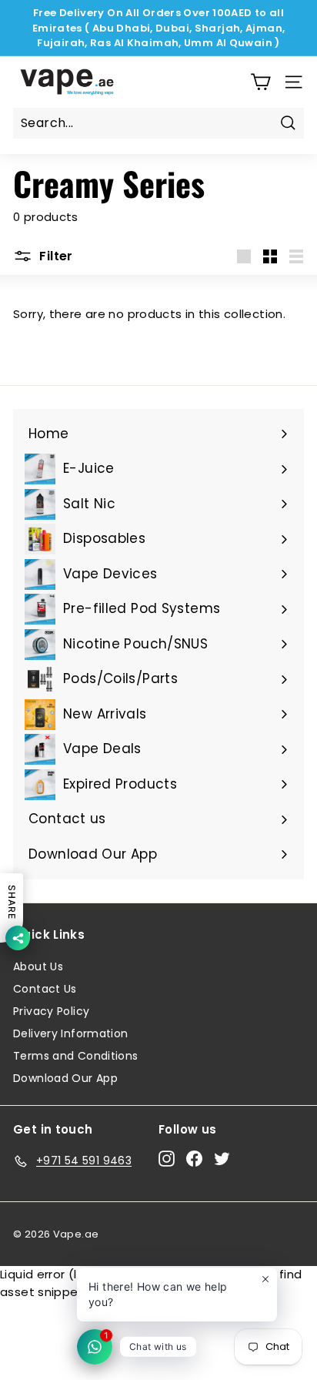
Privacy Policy (51, 1011)
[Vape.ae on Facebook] (194, 1158)
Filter (54, 256)
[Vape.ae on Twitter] (222, 1158)
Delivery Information (70, 1033)
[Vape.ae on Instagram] (166, 1158)
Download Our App (65, 1078)
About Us (38, 966)
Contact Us (45, 988)
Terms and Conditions (75, 1055)
